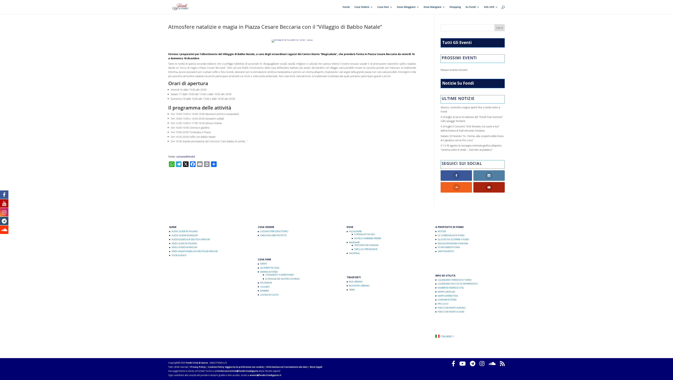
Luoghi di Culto (269, 294)
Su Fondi (470, 7)
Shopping (455, 7)
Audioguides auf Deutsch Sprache (191, 239)
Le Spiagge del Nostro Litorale (282, 278)
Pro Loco (443, 303)
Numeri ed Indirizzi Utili (451, 287)
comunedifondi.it (185, 156)
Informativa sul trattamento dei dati (287, 366)
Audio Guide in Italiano (185, 231)
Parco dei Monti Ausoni (451, 311)
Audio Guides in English (185, 235)
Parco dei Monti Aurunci (452, 307)
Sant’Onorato (446, 251)
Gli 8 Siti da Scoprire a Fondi (453, 239)
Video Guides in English (184, 247)
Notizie (442, 231)
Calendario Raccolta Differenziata (458, 283)
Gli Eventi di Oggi (269, 267)
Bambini (264, 290)
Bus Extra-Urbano (359, 285)
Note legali (316, 366)
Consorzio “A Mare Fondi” (279, 274)
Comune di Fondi (447, 299)
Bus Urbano (356, 281)
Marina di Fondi (269, 271)
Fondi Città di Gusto (197, 362)
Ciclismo (265, 286)
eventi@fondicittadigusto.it (265, 375)
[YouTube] (462, 363)
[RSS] (502, 363)
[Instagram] (482, 363)
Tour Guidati (179, 255)
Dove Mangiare (432, 7)
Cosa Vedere (361, 7)
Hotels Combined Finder (367, 238)
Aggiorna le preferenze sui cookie (244, 366)
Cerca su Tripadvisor (365, 249)
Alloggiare (355, 231)
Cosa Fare (383, 7)
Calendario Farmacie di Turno (455, 279)
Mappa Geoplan (446, 291)
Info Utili (489, 7)
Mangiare (354, 242)
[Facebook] (453, 363)
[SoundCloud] (492, 363)
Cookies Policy (216, 366)
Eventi (263, 263)
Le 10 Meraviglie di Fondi (451, 235)
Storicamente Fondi (449, 247)
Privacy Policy (198, 366)
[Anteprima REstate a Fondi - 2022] (292, 42)
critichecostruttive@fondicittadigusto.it (238, 370)
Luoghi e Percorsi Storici (274, 231)
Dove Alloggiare (406, 7)
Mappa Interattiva (448, 295)
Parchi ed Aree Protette (273, 235)
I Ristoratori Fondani (366, 245)
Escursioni (266, 282)
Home (346, 7)
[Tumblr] (472, 363)
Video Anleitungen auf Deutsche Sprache (194, 251)
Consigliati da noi (364, 234)
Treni (352, 289)
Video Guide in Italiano (184, 243)
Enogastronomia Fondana (453, 243)
